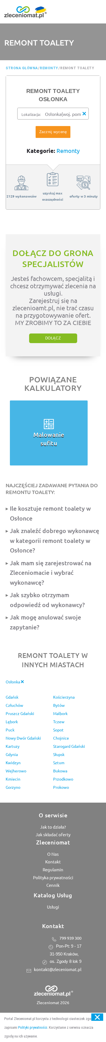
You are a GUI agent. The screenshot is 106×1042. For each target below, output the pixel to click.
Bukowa (60, 770)
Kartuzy (13, 746)
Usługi (53, 906)
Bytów (59, 705)
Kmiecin (13, 778)
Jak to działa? (53, 826)
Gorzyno (13, 787)
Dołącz (53, 338)
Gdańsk (12, 696)
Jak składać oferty (53, 834)
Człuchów (14, 705)
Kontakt (53, 861)
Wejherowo (16, 770)
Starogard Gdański (69, 746)
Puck (10, 729)
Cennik (53, 885)
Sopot (58, 729)
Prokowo (61, 787)
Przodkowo (63, 778)
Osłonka (13, 681)
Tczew (58, 721)
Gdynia (12, 754)
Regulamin (53, 869)
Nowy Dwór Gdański (23, 737)
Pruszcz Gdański (20, 713)
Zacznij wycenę (53, 132)
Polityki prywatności (32, 1027)
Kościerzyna (64, 696)
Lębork (12, 721)
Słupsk (58, 754)
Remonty (68, 150)
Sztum (58, 762)
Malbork (60, 713)
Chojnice (61, 737)
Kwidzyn (13, 762)
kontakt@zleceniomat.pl (57, 969)
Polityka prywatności (53, 877)
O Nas (53, 854)
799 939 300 (70, 938)
